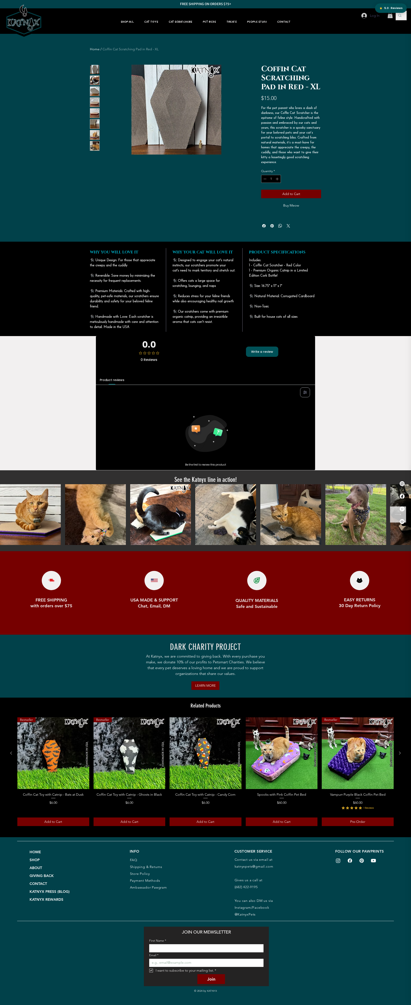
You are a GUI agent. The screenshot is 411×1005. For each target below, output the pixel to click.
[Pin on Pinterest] (272, 225)
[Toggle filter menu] (305, 392)
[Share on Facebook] (264, 225)
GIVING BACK (42, 876)
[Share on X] (288, 225)
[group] (205, 771)
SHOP (35, 860)
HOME (35, 852)
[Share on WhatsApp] (280, 225)
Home (95, 49)
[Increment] (277, 179)
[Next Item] (398, 514)
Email (153, 955)
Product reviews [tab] (112, 380)
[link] (390, 15)
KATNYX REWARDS (46, 899)
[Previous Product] (11, 753)
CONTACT (38, 883)
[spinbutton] (271, 179)
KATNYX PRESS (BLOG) (48, 891)
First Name (157, 940)
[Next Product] (399, 753)
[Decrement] (264, 179)
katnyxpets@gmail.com (254, 866)
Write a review (262, 352)
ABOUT (36, 868)
